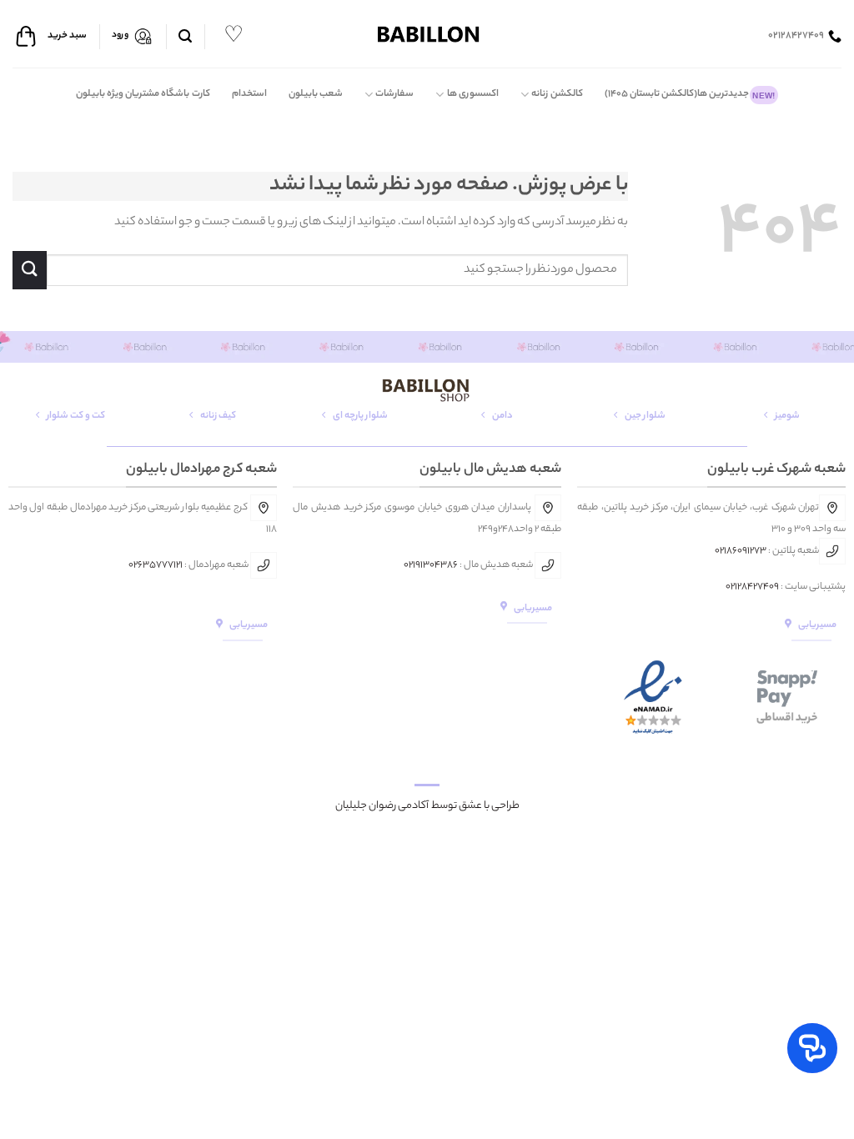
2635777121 (158, 565)
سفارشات (394, 94)
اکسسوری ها (473, 94)
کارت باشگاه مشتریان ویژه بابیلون (143, 94)
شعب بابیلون (316, 94)
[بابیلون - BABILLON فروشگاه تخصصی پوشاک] (427, 34)
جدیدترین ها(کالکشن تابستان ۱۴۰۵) (690, 94)
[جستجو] (185, 36)
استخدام (249, 94)
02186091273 (740, 551)
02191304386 (431, 565)
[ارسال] (30, 270)
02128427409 (752, 587)
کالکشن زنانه (556, 94)
